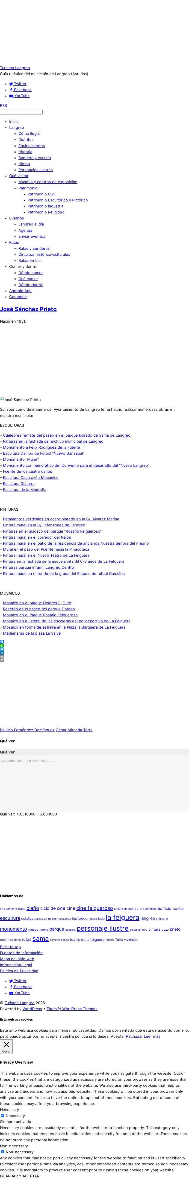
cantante (11, 908)
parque (56, 929)
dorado (128, 908)
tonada (110, 939)
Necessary (15, 1115)
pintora (142, 929)
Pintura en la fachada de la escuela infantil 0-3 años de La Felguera (63, 561)
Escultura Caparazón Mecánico (31, 477)
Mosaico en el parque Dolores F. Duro (37, 603)
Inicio (14, 121)
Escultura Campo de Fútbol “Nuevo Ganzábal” (43, 453)
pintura (154, 929)
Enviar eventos (31, 236)
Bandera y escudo (34, 157)
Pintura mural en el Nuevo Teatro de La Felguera (46, 555)
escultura (10, 918)
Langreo (16, 127)
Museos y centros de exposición (47, 181)
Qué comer (28, 278)
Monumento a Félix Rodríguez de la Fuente (41, 447)
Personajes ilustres (35, 169)
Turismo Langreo (20, 1002)
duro (138, 909)
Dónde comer (30, 272)
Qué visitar (18, 175)
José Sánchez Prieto (28, 309)
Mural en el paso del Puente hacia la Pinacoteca (46, 549)
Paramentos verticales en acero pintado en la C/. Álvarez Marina (61, 519)
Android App (20, 290)
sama (40, 938)
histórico (80, 918)
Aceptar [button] (118, 1036)
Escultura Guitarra (19, 483)
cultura (118, 908)
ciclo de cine (52, 908)
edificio (164, 908)
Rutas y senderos (34, 248)
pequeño (70, 929)
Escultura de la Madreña (24, 489)
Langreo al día (31, 224)
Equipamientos (31, 145)
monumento (13, 929)
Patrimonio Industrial (46, 206)
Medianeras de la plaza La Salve (32, 633)
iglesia (93, 918)
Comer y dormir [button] (23, 266)
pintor (133, 929)
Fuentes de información (21, 953)
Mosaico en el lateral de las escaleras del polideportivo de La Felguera (66, 621)
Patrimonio (28, 188)
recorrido (6, 939)
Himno (24, 163)
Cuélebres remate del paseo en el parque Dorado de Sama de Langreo (66, 435)
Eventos (16, 218)
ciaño (33, 908)
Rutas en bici (29, 260)
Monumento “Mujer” (21, 459)
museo (33, 929)
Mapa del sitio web (17, 959)
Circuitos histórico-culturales (44, 254)
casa (21, 908)
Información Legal (16, 965)
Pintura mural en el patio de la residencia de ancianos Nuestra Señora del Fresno (76, 543)
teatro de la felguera (87, 939)
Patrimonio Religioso (46, 212)
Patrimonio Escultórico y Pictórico (58, 200)
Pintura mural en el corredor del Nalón (37, 537)
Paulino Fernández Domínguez (27, 730)
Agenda (25, 230)
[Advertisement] (94, 32)
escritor (178, 908)
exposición (40, 918)
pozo (165, 929)
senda (65, 939)
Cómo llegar (29, 133)
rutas (26, 939)
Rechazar (134, 1036)
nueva (43, 929)
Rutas (14, 242)
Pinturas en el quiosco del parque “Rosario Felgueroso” (52, 531)
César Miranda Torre (74, 730)
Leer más (152, 1036)
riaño (17, 939)
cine (70, 908)
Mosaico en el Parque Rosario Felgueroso (40, 615)
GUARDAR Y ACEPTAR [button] (19, 1176)
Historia (25, 151)
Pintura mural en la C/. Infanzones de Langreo (44, 525)
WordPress (32, 1008)
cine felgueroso (94, 908)
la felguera (122, 917)
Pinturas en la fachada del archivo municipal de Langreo (53, 441)
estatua (27, 919)
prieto (175, 929)
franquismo (64, 918)
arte (2, 908)
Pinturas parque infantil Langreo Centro (38, 567)
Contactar (18, 296)
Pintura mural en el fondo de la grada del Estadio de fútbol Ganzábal (64, 573)
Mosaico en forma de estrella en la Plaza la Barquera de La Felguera (64, 627)
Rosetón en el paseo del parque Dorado (39, 609)
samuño (55, 939)
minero (162, 918)
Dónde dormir (30, 284)
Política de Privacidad (19, 971)
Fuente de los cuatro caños (27, 471)
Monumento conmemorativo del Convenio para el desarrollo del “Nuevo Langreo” (76, 465)
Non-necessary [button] (14, 1146)
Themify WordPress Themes (72, 1008)
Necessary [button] (9, 1109)
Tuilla (119, 939)
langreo (148, 918)
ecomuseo (150, 908)
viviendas (131, 939)
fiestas (52, 918)
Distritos (26, 139)
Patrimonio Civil (42, 194)
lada (101, 918)
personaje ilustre (103, 928)
